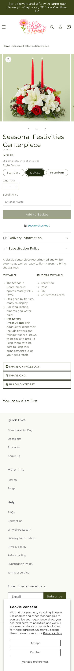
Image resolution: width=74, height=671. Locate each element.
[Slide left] (28, 128)
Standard (13, 172)
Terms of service (18, 572)
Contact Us (15, 521)
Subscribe (55, 596)
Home (6, 45)
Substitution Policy (20, 564)
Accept (35, 643)
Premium (57, 172)
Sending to (16, 195)
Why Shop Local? (19, 529)
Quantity (9, 180)
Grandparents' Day (20, 430)
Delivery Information (21, 538)
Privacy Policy (52, 633)
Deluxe (35, 172)
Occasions (14, 438)
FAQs (11, 512)
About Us (14, 456)
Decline (35, 652)
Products (14, 447)
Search (12, 480)
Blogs (11, 488)
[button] (52, 27)
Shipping (8, 161)
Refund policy (17, 555)
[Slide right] (45, 128)
